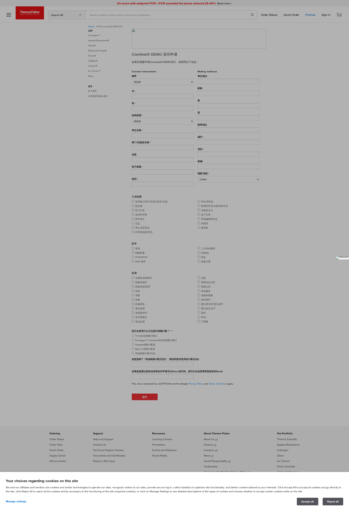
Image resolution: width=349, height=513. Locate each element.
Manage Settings (16, 501)
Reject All (333, 501)
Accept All (307, 501)
